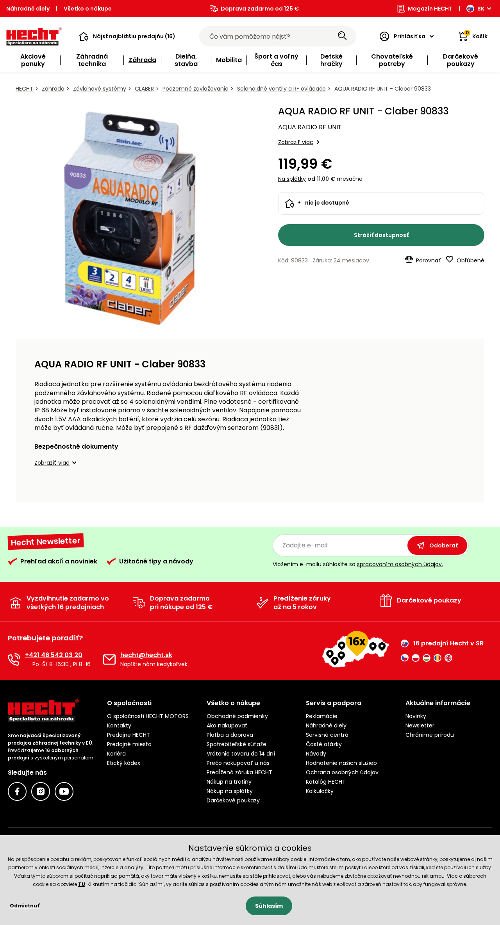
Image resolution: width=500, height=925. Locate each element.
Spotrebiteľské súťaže (236, 744)
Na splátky (292, 179)
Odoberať (443, 545)
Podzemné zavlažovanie (195, 89)
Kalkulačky (320, 791)
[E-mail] (109, 659)
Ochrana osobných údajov (342, 772)
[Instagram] (40, 791)
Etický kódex (123, 763)
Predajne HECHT (128, 735)
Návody (316, 753)
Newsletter (419, 725)
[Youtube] (64, 791)
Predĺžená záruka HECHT (239, 772)
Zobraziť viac (295, 142)
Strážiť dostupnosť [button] (381, 235)
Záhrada (53, 89)
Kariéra (116, 753)
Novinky (415, 716)
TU (81, 884)
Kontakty (119, 725)
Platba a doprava (230, 735)
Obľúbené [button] (470, 260)
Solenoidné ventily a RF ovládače (281, 89)
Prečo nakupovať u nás (238, 763)
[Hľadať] (342, 36)
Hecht (24, 89)
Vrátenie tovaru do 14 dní (241, 753)
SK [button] (480, 8)
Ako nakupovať (227, 725)
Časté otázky (324, 744)
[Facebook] (17, 791)
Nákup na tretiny (229, 782)
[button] (127, 36)
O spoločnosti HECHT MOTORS (148, 716)
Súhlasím (269, 906)
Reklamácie (322, 716)
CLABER (144, 89)
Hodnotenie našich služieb (341, 763)
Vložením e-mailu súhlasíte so (358, 564)
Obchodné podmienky (237, 716)
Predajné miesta (129, 744)
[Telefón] (14, 659)
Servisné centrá (327, 735)
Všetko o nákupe (88, 8)
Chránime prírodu (429, 735)
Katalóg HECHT (326, 782)
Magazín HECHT (430, 8)
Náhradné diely (28, 8)
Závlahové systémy (99, 89)
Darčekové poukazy (233, 800)
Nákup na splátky (230, 791)
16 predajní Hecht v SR (448, 643)
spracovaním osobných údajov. (400, 564)
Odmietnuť (24, 905)
